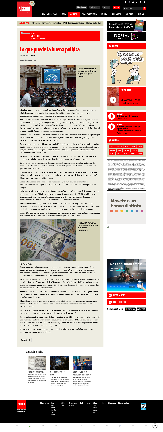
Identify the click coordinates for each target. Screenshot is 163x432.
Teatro (126, 146)
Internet (126, 153)
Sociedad (53, 410)
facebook (125, 2)
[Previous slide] (109, 241)
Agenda (94, 412)
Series (133, 146)
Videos (111, 146)
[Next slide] (143, 241)
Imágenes (95, 410)
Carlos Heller (17, 421)
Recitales (112, 150)
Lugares (112, 153)
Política (53, 405)
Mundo (104, 14)
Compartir (24, 340)
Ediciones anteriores (123, 403)
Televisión (119, 146)
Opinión (73, 14)
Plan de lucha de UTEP (84, 23)
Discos (140, 153)
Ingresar (116, 7)
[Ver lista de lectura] (155, 426)
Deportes (116, 14)
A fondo (62, 405)
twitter (129, 2)
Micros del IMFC (119, 302)
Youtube (140, 2)
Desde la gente (119, 295)
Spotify (144, 2)
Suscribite (106, 7)
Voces (52, 412)
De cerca (95, 408)
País (64, 14)
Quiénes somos (95, 7)
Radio (119, 150)
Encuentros (71, 405)
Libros (118, 153)
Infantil (133, 153)
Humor (141, 14)
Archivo (53, 414)
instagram (133, 2)
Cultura (129, 14)
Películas (126, 150)
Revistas (140, 146)
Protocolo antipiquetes (40, 23)
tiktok (137, 2)
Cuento (94, 405)
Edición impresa (81, 7)
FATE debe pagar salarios (62, 23)
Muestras (134, 150)
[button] (125, 255)
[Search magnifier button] (144, 8)
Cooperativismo (89, 14)
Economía (53, 408)
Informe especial (49, 14)
